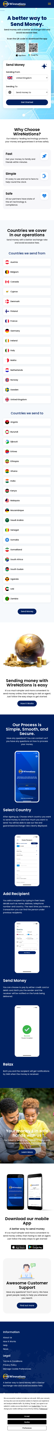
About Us (7, 1341)
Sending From (13, 66)
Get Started (27, 96)
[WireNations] (14, 4)
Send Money (27, 614)
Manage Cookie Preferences (17, 1379)
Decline (27, 1422)
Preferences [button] (43, 1409)
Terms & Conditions (12, 1369)
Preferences (27, 1428)
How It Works (9, 1346)
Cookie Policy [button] (36, 1406)
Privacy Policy (10, 1374)
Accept (27, 1416)
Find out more (27, 1308)
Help (5, 1351)
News (5, 1356)
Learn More (27, 1155)
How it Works (27, 706)
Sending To (11, 81)
